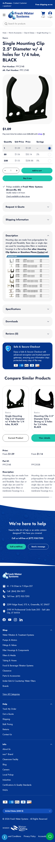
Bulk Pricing (8, 724)
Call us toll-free (16, 546)
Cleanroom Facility (10, 759)
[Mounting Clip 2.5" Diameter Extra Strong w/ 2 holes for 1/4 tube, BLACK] (44, 398)
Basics (5, 38)
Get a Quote (8, 714)
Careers (6, 769)
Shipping (6, 719)
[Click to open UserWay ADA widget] (5, 837)
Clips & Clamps (29, 33)
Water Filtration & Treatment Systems (18, 634)
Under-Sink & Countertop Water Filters (19, 680)
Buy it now (27, 178)
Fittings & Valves (10, 645)
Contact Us (7, 734)
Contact (41, 252)
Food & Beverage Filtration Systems (18, 665)
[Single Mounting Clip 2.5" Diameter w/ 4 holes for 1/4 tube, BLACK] (15, 398)
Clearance (7, 670)
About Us (6, 749)
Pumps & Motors (10, 640)
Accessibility (43, 836)
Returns (6, 729)
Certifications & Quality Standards (17, 784)
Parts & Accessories (15, 33)
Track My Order (9, 708)
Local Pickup (8, 774)
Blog (5, 764)
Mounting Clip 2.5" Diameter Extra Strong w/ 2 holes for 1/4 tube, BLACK (44, 421)
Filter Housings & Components (16, 650)
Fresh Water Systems (19, 818)
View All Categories (11, 694)
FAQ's (5, 790)
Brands (6, 686)
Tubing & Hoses (10, 660)
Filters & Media (9, 655)
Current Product (15, 437)
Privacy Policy (30, 836)
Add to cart (37, 170)
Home (4, 33)
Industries (7, 779)
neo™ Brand (8, 754)
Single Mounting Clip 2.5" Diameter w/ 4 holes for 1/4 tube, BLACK (15, 420)
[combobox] (27, 23)
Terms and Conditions (12, 836)
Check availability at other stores (18, 196)
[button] (43, 15)
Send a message (38, 546)
